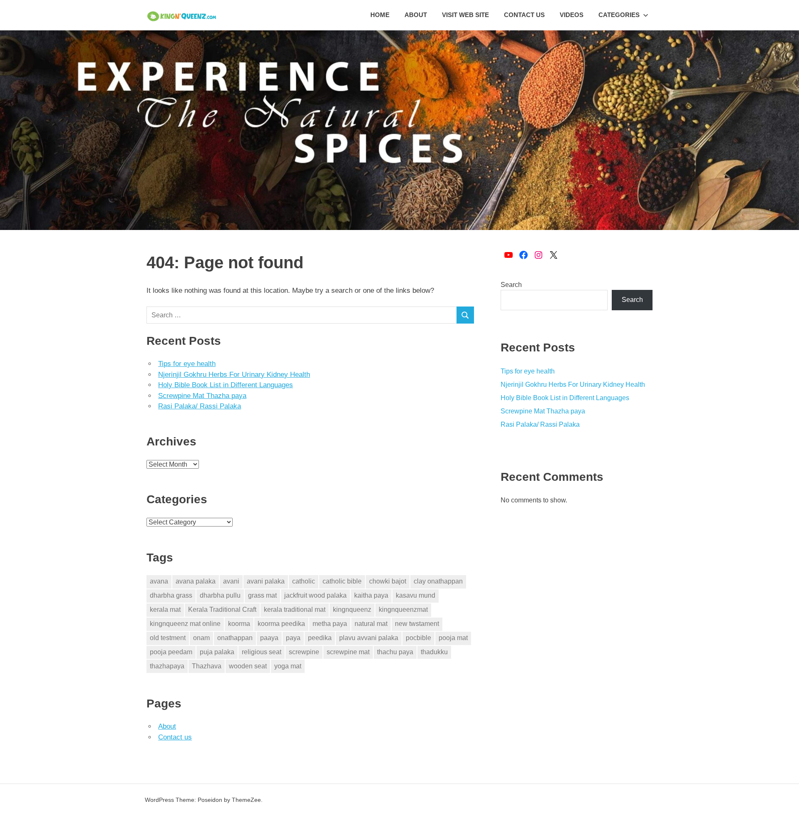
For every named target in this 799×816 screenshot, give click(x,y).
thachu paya (395, 651)
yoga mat (287, 666)
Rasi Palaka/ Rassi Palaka (199, 406)
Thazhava (206, 666)
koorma (239, 623)
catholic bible (342, 581)
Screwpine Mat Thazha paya (202, 396)
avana (159, 581)
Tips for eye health (187, 364)
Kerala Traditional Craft (222, 609)
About (415, 14)
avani (231, 581)
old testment (168, 637)
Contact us (524, 14)
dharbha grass (171, 595)
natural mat (371, 623)
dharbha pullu (220, 595)
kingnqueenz (352, 609)
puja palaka (217, 651)
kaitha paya (371, 595)
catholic (303, 581)
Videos (571, 14)
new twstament (417, 623)
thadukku (434, 651)
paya (293, 637)
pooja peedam (171, 651)
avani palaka (266, 581)
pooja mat (453, 637)
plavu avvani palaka (368, 637)
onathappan (235, 637)
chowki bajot (387, 581)
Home (380, 14)
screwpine (304, 651)
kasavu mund (415, 595)
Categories (619, 14)
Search (511, 284)
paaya (269, 637)
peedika (320, 637)
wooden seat (248, 666)
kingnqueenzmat (403, 609)
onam (201, 637)
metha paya (330, 623)
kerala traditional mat (294, 609)
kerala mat (165, 609)
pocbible (418, 637)
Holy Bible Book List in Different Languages (225, 385)
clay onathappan (438, 581)
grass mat (262, 595)
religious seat (261, 651)
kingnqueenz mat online (185, 623)
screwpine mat (348, 651)
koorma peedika (281, 623)
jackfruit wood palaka (315, 595)
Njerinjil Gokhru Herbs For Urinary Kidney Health (234, 374)
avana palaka (196, 581)
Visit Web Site (465, 14)
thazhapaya (167, 666)
